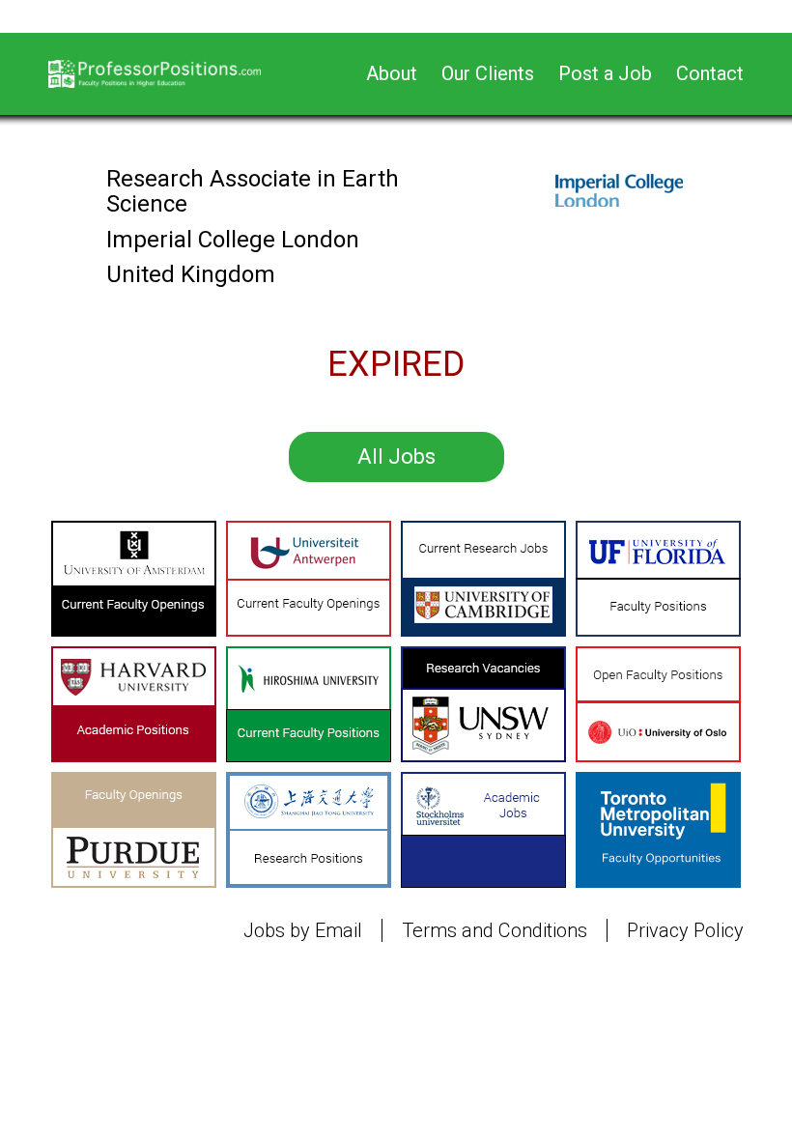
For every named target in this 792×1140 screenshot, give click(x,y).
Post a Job (605, 73)
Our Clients (487, 73)
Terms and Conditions (494, 930)
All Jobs (396, 456)
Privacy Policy (685, 930)
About (391, 73)
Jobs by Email (302, 930)
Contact (710, 73)
